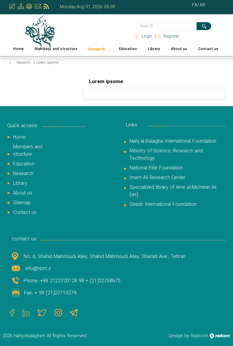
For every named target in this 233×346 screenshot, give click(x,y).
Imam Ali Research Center (157, 177)
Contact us (24, 212)
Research (23, 63)
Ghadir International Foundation (163, 204)
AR (202, 5)
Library (20, 183)
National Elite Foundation (156, 168)
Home (19, 137)
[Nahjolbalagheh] (41, 33)
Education (23, 164)
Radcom (199, 336)
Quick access (22, 126)
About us (22, 193)
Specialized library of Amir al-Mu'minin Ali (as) (173, 191)
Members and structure (27, 150)
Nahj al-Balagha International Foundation (173, 141)
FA (194, 5)
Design (176, 336)
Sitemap (22, 203)
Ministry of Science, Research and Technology (166, 154)
